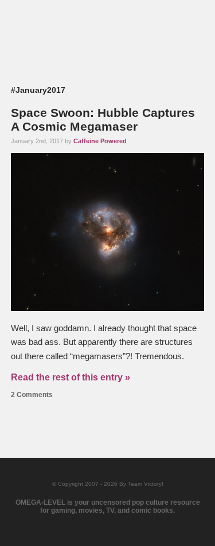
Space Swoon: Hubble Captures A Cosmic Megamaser (103, 119)
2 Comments (32, 395)
